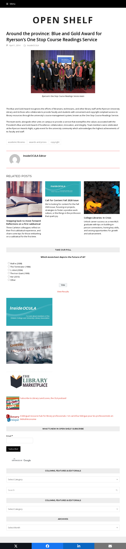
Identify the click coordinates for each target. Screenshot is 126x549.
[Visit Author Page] (14, 159)
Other (13, 280)
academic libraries (16, 142)
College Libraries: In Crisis (97, 217)
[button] (10, 3)
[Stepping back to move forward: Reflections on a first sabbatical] (24, 199)
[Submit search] (117, 490)
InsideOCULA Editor (34, 155)
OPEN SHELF (63, 20)
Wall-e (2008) (16, 263)
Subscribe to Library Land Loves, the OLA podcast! (43, 398)
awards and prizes (38, 142)
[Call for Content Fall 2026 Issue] (63, 188)
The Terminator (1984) (20, 266)
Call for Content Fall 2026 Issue (62, 200)
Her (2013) (15, 276)
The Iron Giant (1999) (19, 273)
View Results (63, 291)
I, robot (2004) (16, 270)
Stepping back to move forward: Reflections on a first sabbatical (23, 222)
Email (9, 436)
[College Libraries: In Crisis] (102, 197)
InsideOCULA (33, 45)
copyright (55, 142)
